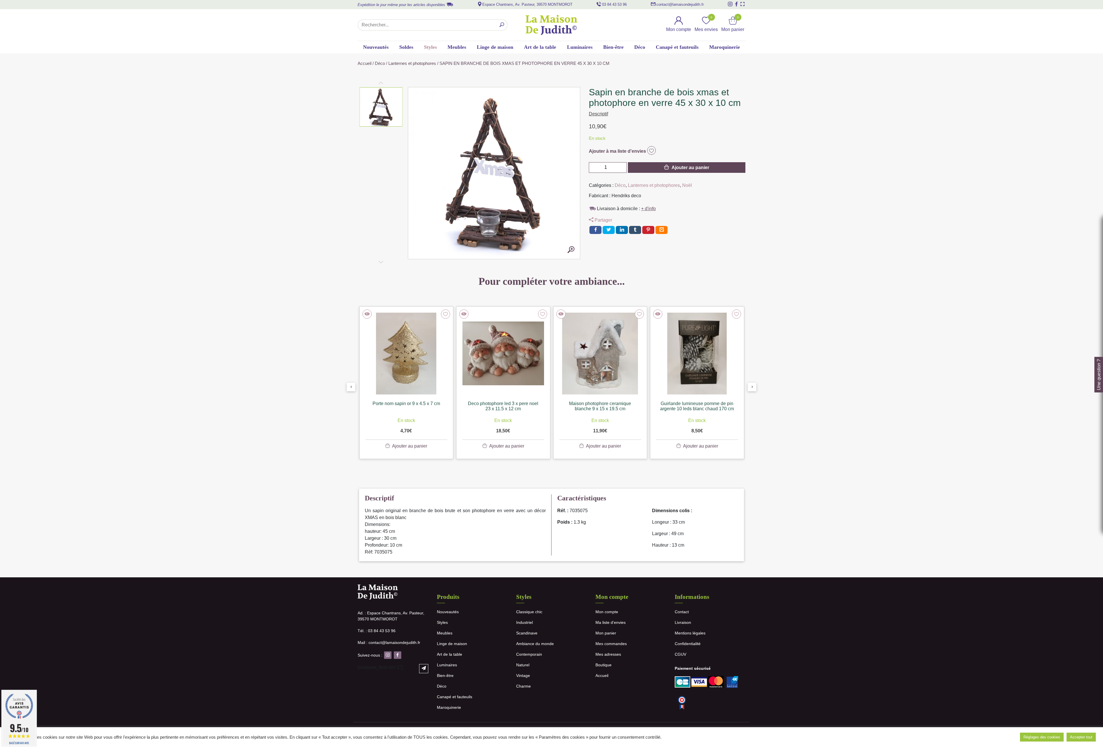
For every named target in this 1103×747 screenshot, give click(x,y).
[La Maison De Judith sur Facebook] (736, 4)
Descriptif (598, 113)
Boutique (603, 665)
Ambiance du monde (535, 643)
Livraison (683, 622)
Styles (430, 47)
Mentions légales (690, 633)
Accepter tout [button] (1081, 737)
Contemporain (529, 654)
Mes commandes (611, 643)
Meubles (457, 47)
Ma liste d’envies (610, 622)
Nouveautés (376, 47)
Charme (523, 686)
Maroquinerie (724, 47)
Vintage (523, 675)
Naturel (522, 665)
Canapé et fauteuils (677, 47)
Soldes (406, 47)
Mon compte (606, 611)
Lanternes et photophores (412, 63)
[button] (381, 107)
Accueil (364, 63)
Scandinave (526, 633)
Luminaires (580, 47)
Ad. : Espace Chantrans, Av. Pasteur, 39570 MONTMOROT (391, 616)
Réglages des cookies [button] (1041, 737)
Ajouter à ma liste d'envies (618, 151)
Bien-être (613, 47)
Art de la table (540, 47)
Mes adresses (608, 654)
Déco (639, 47)
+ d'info (648, 208)
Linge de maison (495, 47)
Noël (687, 185)
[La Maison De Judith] (551, 25)
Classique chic (529, 611)
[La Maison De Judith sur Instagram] (730, 4)
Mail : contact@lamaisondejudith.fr (389, 642)
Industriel (524, 622)
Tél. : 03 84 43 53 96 (377, 630)
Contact (682, 611)
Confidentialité (688, 643)
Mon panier (605, 633)
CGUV (680, 654)
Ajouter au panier (690, 167)
